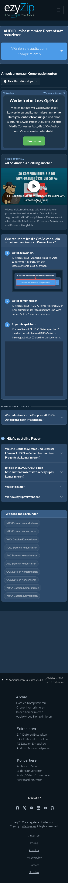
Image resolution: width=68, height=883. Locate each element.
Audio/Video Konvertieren (34, 775)
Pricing (34, 842)
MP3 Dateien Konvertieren (21, 531)
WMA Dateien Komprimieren (22, 587)
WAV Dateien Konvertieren (21, 539)
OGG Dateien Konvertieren (21, 579)
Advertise (34, 835)
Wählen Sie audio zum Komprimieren (29, 51)
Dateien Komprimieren (31, 703)
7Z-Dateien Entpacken (31, 743)
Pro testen (34, 141)
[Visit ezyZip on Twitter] (24, 807)
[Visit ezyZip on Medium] (45, 807)
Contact (34, 864)
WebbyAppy (29, 826)
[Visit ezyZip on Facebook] (17, 807)
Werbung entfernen (52, 93)
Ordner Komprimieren (30, 707)
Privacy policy (34, 857)
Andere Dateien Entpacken (34, 748)
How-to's (34, 872)
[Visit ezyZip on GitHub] (52, 807)
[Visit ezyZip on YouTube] (31, 807)
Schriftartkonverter (29, 780)
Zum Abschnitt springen (21, 81)
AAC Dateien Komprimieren (21, 555)
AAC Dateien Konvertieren (21, 563)
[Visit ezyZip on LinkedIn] (38, 807)
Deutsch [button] (32, 797)
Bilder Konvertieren (29, 771)
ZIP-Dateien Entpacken (32, 734)
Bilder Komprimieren (29, 712)
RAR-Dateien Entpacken (32, 739)
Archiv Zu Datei (27, 766)
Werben (10, 93)
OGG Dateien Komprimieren (22, 571)
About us (34, 850)
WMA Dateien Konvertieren (22, 595)
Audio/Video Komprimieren (34, 716)
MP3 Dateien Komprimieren (22, 523)
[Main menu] (58, 10)
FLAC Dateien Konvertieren (21, 547)
